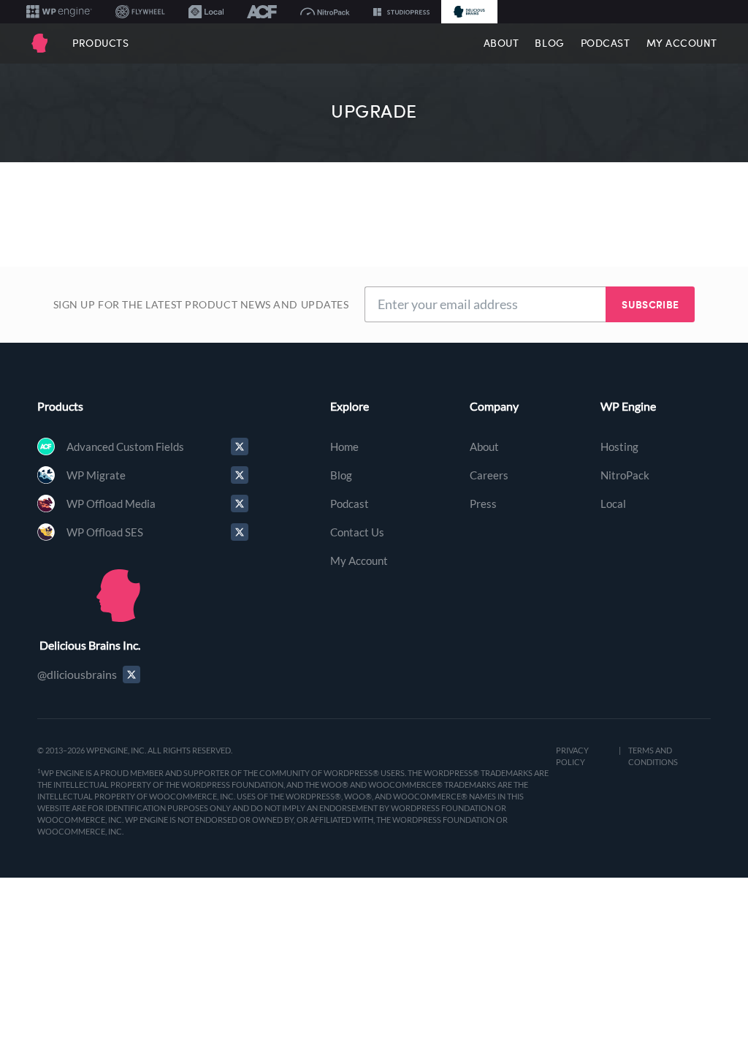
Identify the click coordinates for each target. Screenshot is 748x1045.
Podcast (605, 43)
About (501, 43)
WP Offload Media (111, 503)
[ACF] (262, 11)
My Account (682, 43)
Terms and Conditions (653, 756)
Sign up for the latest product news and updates (201, 304)
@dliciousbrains (77, 674)
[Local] (206, 11)
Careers (489, 475)
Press (483, 503)
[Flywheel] (140, 11)
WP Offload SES (104, 532)
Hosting (619, 446)
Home (344, 446)
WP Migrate (96, 475)
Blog (549, 43)
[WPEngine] (59, 11)
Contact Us (357, 532)
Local (613, 503)
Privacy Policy (572, 756)
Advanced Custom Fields (125, 446)
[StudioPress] (401, 11)
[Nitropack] (325, 11)
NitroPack (624, 475)
